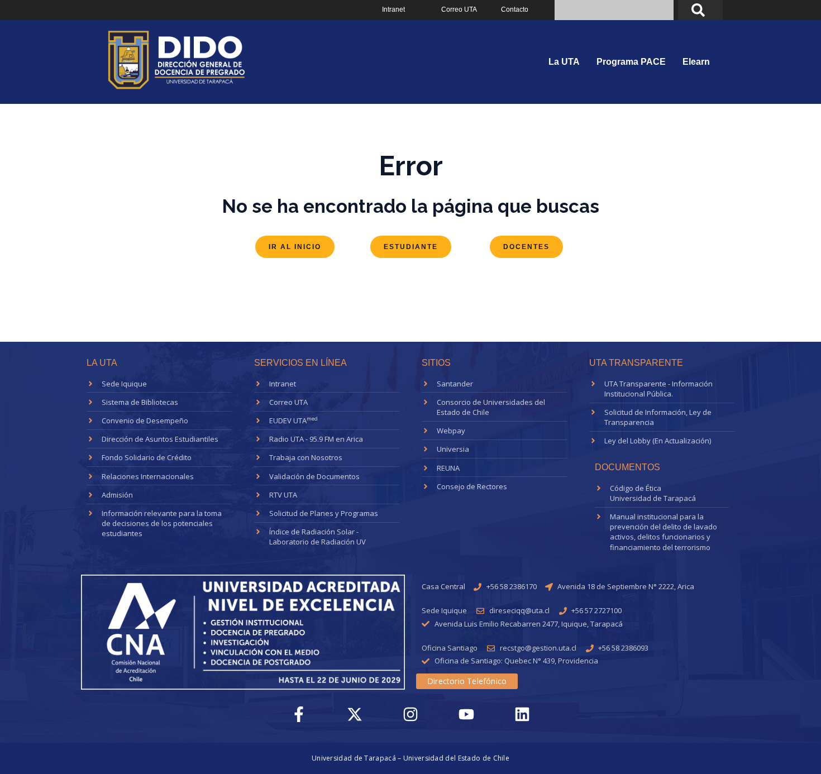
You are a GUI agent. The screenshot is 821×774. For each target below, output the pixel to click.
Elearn (696, 61)
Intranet (393, 9)
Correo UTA (459, 9)
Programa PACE (631, 61)
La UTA (564, 61)
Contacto (514, 9)
